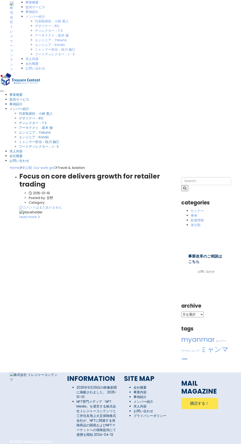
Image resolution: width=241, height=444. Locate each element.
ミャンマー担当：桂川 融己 (55, 49)
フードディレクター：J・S (55, 54)
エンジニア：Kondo (50, 44)
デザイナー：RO (47, 26)
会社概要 (32, 63)
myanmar (198, 339)
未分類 (196, 225)
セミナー (197, 210)
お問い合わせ (35, 68)
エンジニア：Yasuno (51, 40)
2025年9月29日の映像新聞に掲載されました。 (96, 390)
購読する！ (199, 403)
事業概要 (32, 2)
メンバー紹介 (35, 16)
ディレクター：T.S (49, 30)
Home (15, 167)
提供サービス (35, 7)
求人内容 (32, 59)
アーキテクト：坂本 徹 (52, 35)
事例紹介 (32, 11)
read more (28, 217)
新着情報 (197, 220)
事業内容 (140, 392)
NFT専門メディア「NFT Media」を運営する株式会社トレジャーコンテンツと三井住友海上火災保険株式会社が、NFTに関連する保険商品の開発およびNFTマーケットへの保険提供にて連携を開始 (96, 418)
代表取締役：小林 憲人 (52, 21)
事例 (194, 215)
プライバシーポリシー (149, 415)
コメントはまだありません (42, 207)
